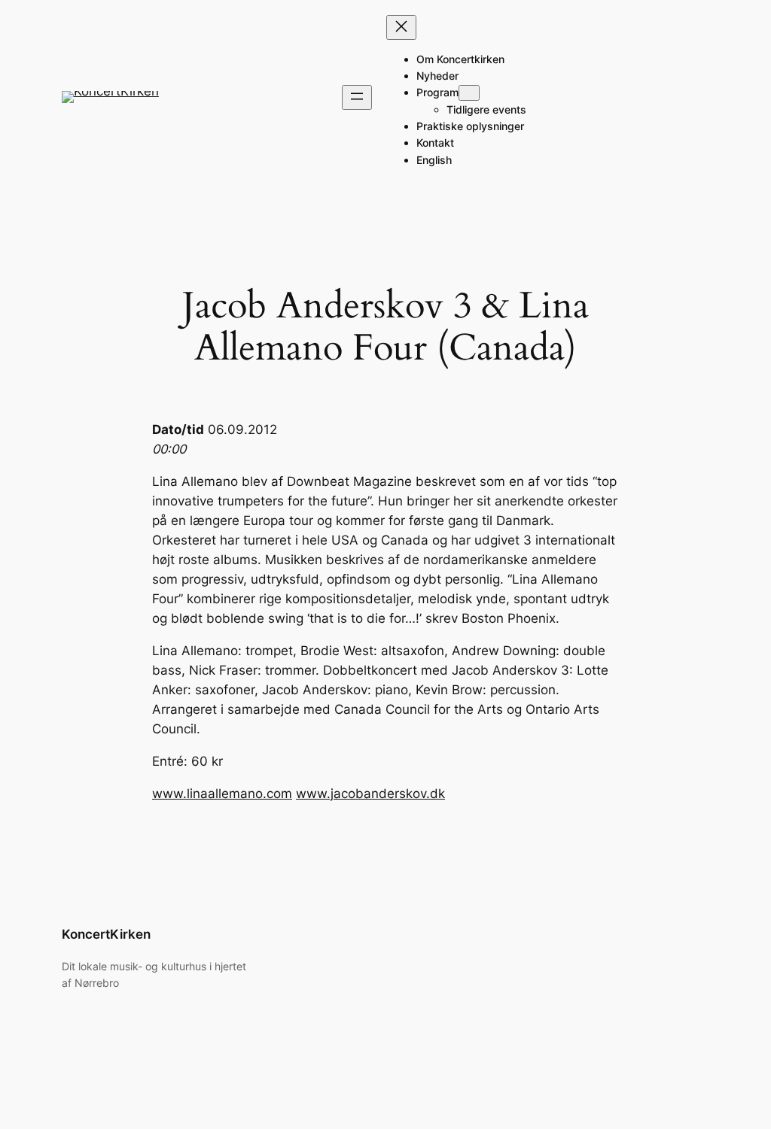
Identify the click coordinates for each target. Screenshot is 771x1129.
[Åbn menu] (357, 97)
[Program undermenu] (469, 93)
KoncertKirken (106, 934)
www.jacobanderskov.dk (370, 793)
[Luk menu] (401, 27)
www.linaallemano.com (222, 793)
